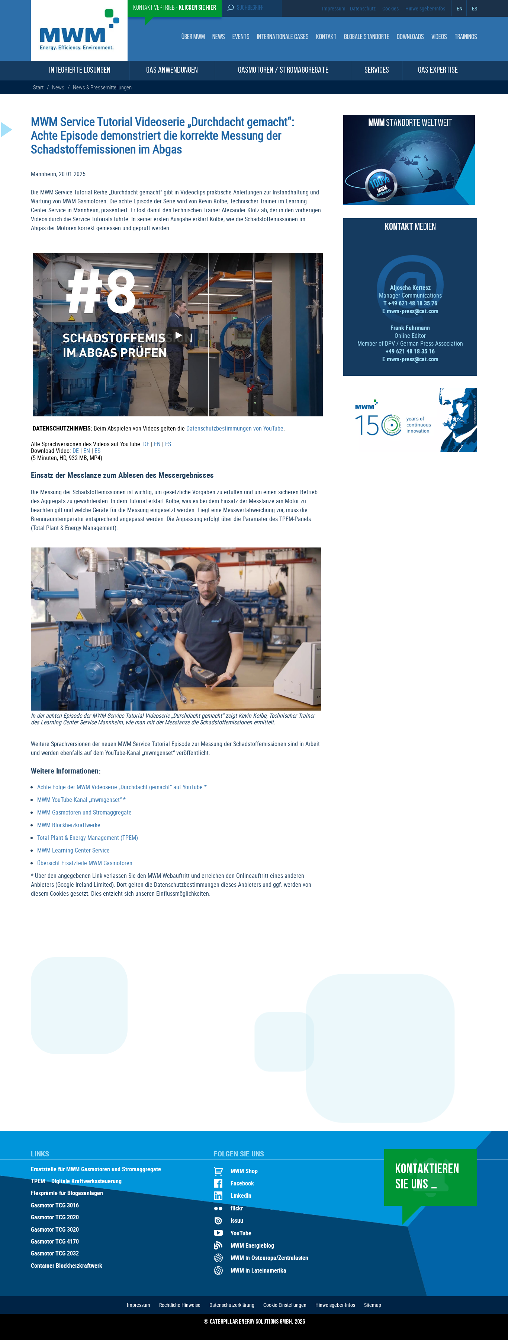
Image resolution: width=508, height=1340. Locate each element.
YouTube (241, 1233)
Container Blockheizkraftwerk (66, 1266)
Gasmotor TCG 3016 (55, 1205)
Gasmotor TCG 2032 (55, 1253)
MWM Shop (244, 1171)
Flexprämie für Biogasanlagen (67, 1193)
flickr (237, 1208)
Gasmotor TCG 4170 (55, 1241)
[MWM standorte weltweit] (409, 203)
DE (146, 444)
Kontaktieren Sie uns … (427, 1177)
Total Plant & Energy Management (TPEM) (87, 837)
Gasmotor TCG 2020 (55, 1217)
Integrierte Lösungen (79, 70)
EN (460, 8)
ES (474, 8)
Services (376, 70)
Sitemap (372, 1304)
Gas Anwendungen (172, 70)
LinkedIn (241, 1195)
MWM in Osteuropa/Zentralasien (269, 1257)
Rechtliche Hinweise (179, 1304)
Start (39, 87)
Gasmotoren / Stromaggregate (283, 70)
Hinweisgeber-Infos (425, 8)
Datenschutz (363, 8)
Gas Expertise (438, 70)
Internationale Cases (283, 37)
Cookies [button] (390, 8)
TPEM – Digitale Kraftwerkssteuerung (76, 1181)
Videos (439, 37)
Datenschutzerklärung (231, 1304)
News (218, 37)
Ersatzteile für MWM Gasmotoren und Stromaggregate (96, 1169)
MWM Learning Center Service (73, 850)
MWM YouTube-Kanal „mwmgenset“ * (81, 800)
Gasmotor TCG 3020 (55, 1229)
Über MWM (193, 37)
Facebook (242, 1183)
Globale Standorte (366, 37)
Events (241, 37)
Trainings (465, 37)
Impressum (333, 8)
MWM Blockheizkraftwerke (68, 825)
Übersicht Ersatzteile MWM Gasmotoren (84, 863)
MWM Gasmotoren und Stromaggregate (84, 812)
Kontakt (326, 37)
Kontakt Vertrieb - (174, 8)
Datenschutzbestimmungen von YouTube (234, 428)
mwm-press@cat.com (412, 311)
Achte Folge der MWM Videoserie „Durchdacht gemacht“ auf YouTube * (122, 787)
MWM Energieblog (252, 1245)
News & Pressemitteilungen (102, 87)
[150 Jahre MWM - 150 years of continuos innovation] (410, 450)
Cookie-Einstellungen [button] (284, 1304)
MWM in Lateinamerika (258, 1270)
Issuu (237, 1220)
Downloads (410, 37)
